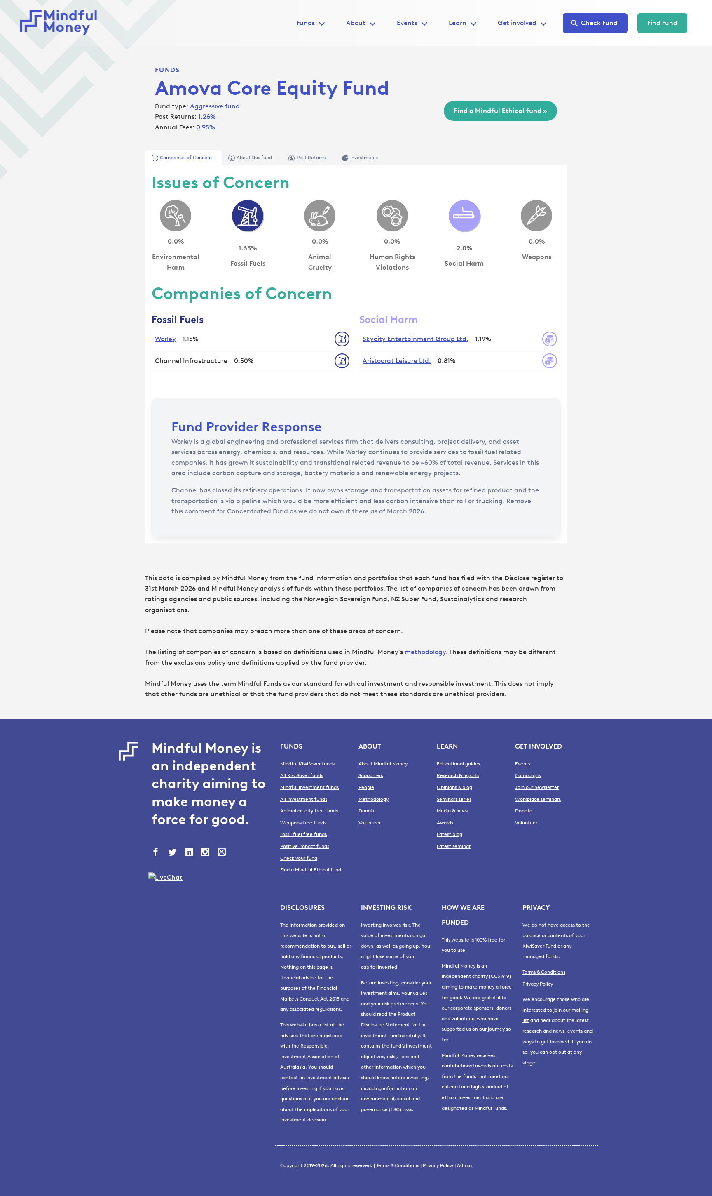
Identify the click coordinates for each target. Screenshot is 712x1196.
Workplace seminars (538, 799)
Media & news (452, 811)
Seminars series (454, 799)
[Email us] (222, 853)
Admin (464, 1165)
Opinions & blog (454, 787)
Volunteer (369, 823)
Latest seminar (454, 846)
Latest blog (449, 834)
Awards (445, 823)
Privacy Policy (537, 984)
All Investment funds (303, 799)
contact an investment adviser (314, 1078)
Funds (167, 70)
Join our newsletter (537, 787)
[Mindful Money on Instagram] (206, 853)
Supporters (370, 775)
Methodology (373, 799)
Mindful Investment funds (309, 787)
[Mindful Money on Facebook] (157, 853)
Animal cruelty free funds (309, 811)
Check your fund (298, 858)
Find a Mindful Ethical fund (310, 870)
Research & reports (458, 775)
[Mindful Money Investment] (61, 23)
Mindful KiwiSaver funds (307, 764)
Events (407, 23)
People (366, 787)
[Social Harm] (464, 215)
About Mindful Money (383, 764)
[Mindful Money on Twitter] (173, 853)
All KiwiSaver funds (301, 775)
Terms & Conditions (543, 972)
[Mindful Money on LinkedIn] (189, 853)
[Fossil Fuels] (247, 215)
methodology (425, 652)
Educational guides (458, 764)
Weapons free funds (303, 823)
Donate (367, 811)
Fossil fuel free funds (303, 834)
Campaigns (528, 775)
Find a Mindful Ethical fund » (500, 111)
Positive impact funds (304, 846)
